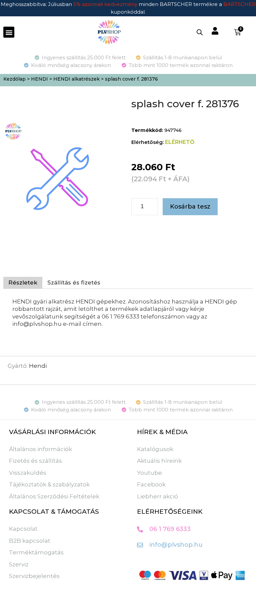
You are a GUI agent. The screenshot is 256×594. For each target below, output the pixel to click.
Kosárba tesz (190, 206)
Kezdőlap (14, 79)
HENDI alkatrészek (76, 79)
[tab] (22, 283)
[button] (8, 32)
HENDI (39, 79)
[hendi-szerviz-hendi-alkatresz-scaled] (59, 177)
